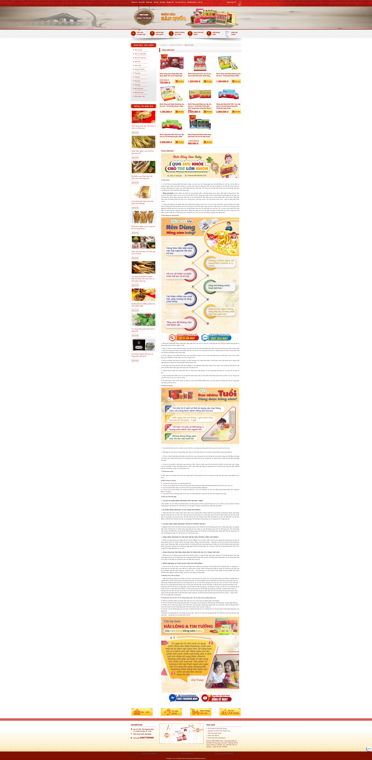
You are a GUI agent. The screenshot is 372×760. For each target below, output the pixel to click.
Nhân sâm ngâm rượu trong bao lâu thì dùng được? (143, 227)
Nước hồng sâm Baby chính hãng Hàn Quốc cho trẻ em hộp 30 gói (199, 135)
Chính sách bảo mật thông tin (217, 738)
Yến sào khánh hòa (187, 753)
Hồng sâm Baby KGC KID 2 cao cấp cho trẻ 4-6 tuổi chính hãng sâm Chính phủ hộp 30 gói (228, 106)
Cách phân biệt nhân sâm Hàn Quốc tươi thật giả (142, 202)
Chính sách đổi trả (213, 735)
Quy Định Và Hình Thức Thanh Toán (219, 731)
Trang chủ (134, 2)
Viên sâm (137, 85)
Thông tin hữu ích (180, 2)
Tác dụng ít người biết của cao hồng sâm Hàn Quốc (142, 355)
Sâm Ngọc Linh (216, 33)
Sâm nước (138, 65)
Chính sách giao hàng (214, 733)
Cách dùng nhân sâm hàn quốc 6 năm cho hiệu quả (143, 127)
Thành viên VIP (231, 2)
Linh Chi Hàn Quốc (198, 33)
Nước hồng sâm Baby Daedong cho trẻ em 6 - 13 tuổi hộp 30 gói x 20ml (172, 105)
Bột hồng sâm (139, 89)
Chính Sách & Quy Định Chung (217, 728)
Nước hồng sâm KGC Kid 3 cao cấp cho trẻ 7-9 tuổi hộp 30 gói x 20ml (172, 135)
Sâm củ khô (138, 50)
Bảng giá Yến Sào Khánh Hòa (224, 753)
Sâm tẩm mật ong (140, 58)
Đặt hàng (180, 81)
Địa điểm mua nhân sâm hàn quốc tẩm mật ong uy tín (141, 177)
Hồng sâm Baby (140, 69)
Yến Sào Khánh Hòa (141, 33)
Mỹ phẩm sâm (139, 92)
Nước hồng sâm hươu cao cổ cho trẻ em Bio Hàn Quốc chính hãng (199, 75)
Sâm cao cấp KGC (140, 54)
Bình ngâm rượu (140, 96)
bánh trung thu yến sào (149, 753)
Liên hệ (200, 2)
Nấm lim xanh (234, 33)
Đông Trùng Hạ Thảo (179, 33)
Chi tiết (136, 132)
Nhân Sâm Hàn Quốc (160, 33)
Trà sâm (137, 77)
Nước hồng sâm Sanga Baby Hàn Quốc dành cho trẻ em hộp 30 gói (171, 75)
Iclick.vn (204, 758)
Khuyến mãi (170, 2)
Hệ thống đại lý (191, 2)
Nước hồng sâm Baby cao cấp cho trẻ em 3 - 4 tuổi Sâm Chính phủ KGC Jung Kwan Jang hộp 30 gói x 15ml (200, 107)
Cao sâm (137, 73)
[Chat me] (369, 748)
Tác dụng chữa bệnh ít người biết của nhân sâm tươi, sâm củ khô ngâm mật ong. (142, 278)
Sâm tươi (137, 61)
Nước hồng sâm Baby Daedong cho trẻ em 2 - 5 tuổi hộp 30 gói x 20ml (228, 75)
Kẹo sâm (137, 81)
